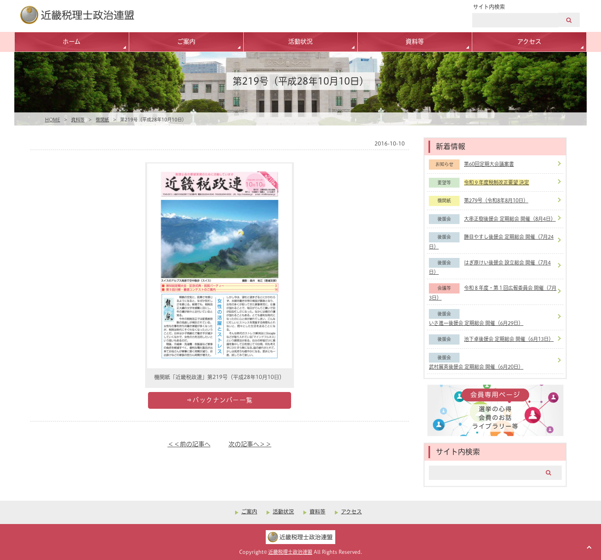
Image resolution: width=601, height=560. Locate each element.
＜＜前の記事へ (189, 444)
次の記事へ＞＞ (250, 444)
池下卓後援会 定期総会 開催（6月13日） (509, 339)
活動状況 (300, 41)
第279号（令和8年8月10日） (496, 200)
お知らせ (444, 164)
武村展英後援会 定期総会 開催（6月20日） (476, 367)
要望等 (444, 183)
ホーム (72, 41)
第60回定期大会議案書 (489, 164)
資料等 (415, 41)
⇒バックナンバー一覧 (219, 400)
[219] (219, 366)
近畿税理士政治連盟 (290, 552)
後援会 (444, 219)
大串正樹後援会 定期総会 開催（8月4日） (510, 219)
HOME (52, 120)
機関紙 (102, 120)
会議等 (444, 288)
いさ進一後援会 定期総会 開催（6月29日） (476, 323)
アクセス (529, 41)
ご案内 (186, 41)
